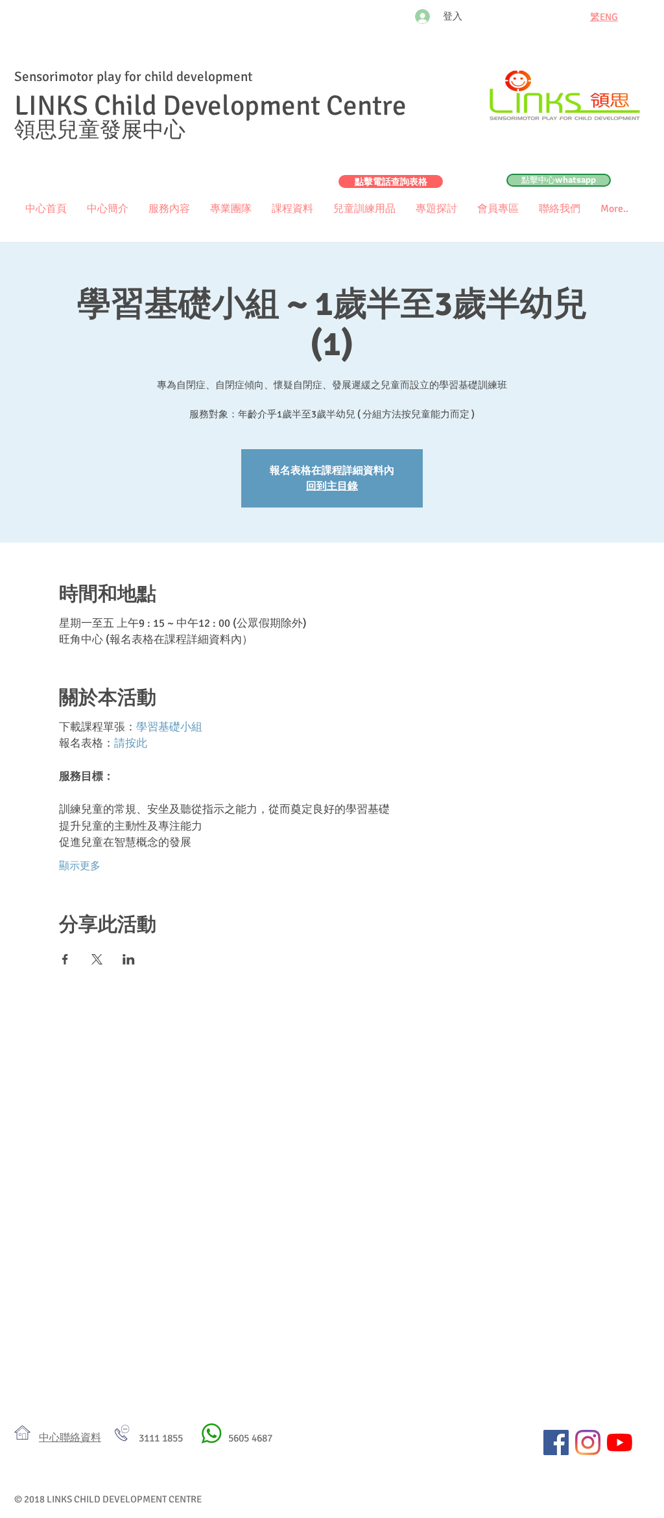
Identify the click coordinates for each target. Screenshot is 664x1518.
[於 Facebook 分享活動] (65, 959)
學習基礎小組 (169, 727)
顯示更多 (80, 865)
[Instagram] (587, 1442)
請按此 (130, 743)
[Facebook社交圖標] (556, 1442)
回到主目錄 (332, 486)
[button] (497, 209)
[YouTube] (619, 1442)
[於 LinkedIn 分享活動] (129, 959)
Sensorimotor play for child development (133, 76)
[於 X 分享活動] (97, 959)
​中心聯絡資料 (70, 1437)
